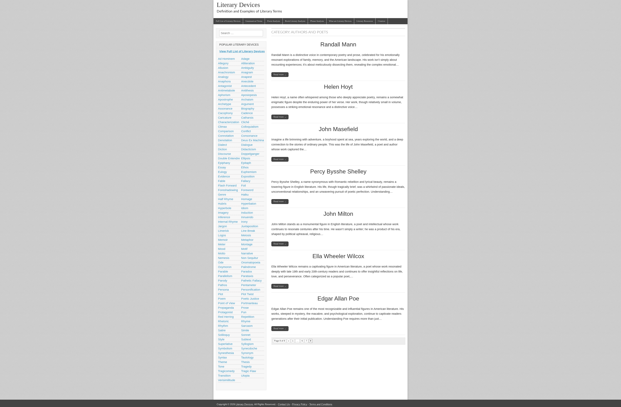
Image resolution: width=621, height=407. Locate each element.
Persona (223, 289)
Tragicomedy (226, 371)
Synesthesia (226, 353)
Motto (221, 253)
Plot (220, 294)
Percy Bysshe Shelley (338, 171)
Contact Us (284, 404)
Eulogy (222, 172)
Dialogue (247, 144)
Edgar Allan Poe (338, 298)
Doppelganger (250, 153)
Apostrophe (225, 99)
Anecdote (247, 81)
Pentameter (248, 285)
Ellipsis (245, 158)
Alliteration (248, 63)
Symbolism (225, 348)
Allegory (223, 63)
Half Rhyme (225, 199)
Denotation (225, 140)
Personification (250, 289)
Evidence (224, 176)
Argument (247, 104)
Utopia (245, 375)
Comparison (226, 131)
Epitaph (246, 163)
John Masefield (338, 129)
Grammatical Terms (253, 21)
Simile (245, 330)
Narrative (247, 253)
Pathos (222, 285)
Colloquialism (249, 126)
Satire (222, 330)
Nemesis (223, 258)
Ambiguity (247, 68)
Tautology (247, 357)
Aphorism (224, 95)
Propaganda (226, 307)
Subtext (246, 339)
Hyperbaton (248, 203)
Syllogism (247, 344)
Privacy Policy (299, 404)
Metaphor (247, 239)
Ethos (245, 167)
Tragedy (246, 366)
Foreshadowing (228, 190)
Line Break (248, 230)
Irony (244, 221)
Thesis (245, 362)
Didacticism (248, 149)
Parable (223, 271)
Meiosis (246, 235)
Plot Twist (247, 294)
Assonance (225, 108)
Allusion (223, 68)
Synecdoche (249, 348)
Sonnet (245, 335)
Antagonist (225, 86)
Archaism (247, 99)
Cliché (245, 122)
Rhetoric (223, 321)
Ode (220, 262)
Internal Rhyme (228, 221)
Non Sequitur (249, 258)
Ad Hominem (226, 58)
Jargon (222, 226)
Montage (246, 244)
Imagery (223, 212)
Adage (245, 58)
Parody (222, 280)
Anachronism (226, 72)
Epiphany (224, 163)
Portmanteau (249, 303)
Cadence (247, 113)
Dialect (222, 144)
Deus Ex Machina (252, 140)
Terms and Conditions (320, 404)
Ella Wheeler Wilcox (338, 256)
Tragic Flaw (248, 371)
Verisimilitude (226, 380)
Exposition (248, 176)
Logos (222, 235)
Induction (247, 212)
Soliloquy (224, 335)
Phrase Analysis (317, 21)
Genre (222, 194)
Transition (224, 375)
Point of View (226, 303)
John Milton (338, 213)
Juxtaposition (249, 226)
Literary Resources (365, 21)
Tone (221, 366)
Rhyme (245, 321)
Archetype (224, 104)
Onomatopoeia (250, 262)
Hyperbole (224, 208)
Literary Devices (238, 4)
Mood (221, 249)
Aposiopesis (249, 95)
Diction (222, 149)
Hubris (222, 203)
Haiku (245, 194)
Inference (224, 217)
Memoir (223, 239)
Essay (222, 167)
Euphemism (248, 172)
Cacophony (225, 113)
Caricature (224, 117)
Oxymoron (224, 267)
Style (221, 339)
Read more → (279, 74)
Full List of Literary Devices (228, 21)
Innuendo (247, 217)
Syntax (222, 357)
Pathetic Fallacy (251, 280)
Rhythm (223, 325)
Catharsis (247, 117)
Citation (381, 21)
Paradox (246, 271)
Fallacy (245, 181)
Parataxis (247, 276)
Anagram (247, 72)
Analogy (223, 77)
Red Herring (226, 316)
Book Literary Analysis (295, 21)
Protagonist (225, 312)
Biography (247, 108)
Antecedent (248, 86)
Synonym (247, 353)
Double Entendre (229, 158)
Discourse (224, 153)
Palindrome (248, 267)
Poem (222, 298)
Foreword (247, 190)
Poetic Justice (250, 298)
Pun (243, 312)
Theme (222, 362)
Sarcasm (247, 325)
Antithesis (247, 90)
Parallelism (225, 276)
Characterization (228, 122)
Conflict (246, 131)
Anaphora (224, 81)
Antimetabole (226, 90)
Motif (244, 249)
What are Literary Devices (340, 21)
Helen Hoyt (338, 86)
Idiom (244, 208)
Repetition (247, 316)
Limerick (223, 230)
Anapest (246, 77)
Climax (222, 126)
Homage (246, 199)
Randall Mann (338, 44)
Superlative (225, 344)
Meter (221, 244)
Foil (243, 185)
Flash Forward (227, 185)
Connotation (226, 135)
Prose (245, 307)
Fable (221, 181)
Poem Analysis (273, 21)
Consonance (249, 135)
